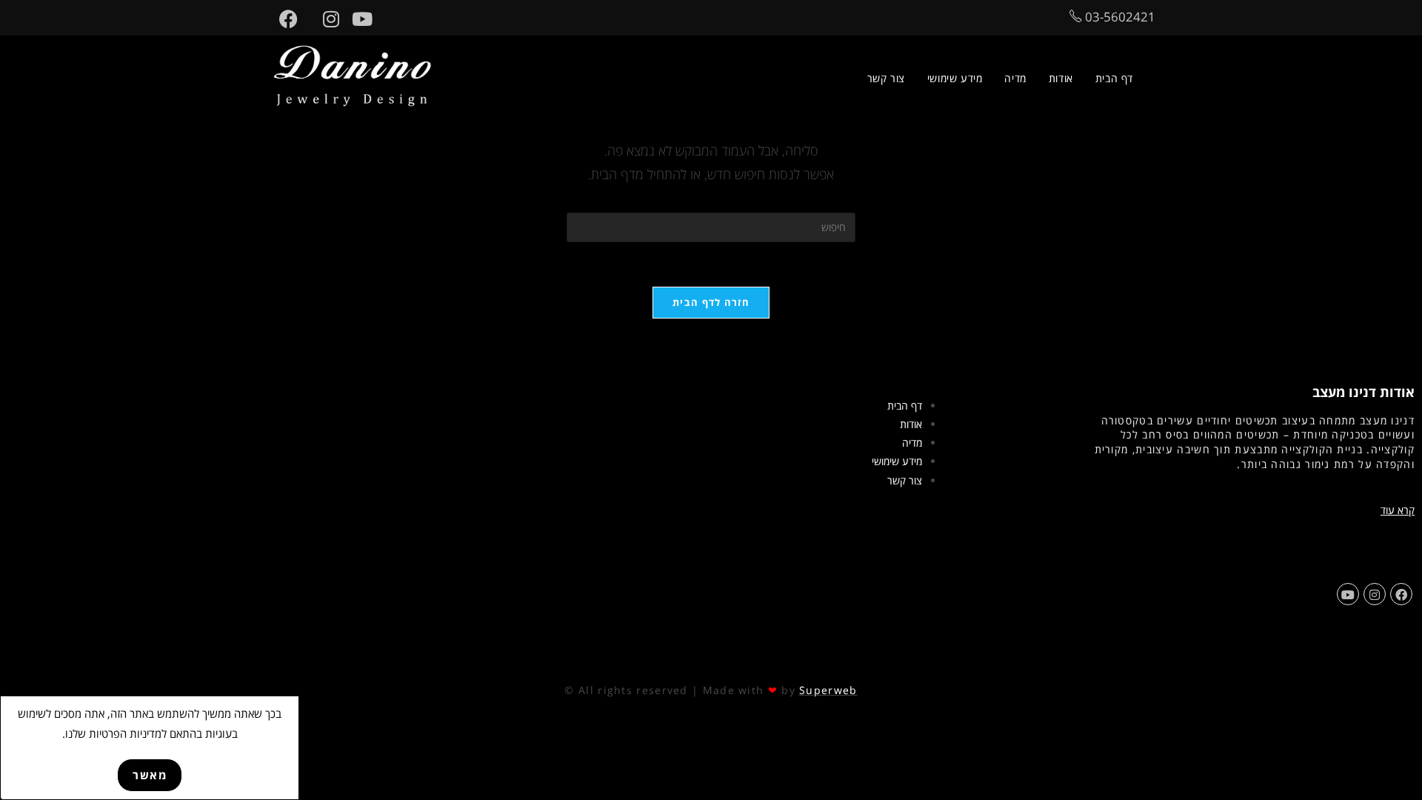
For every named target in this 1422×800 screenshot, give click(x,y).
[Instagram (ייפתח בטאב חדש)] (324, 19)
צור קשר (904, 480)
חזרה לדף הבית (711, 302)
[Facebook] (1401, 594)
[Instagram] (1374, 594)
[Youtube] (1348, 594)
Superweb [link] (828, 690)
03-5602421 (1118, 16)
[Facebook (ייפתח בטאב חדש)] (282, 19)
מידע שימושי (897, 461)
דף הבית (904, 406)
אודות (911, 424)
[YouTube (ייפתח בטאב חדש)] (356, 19)
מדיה (912, 443)
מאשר (150, 774)
